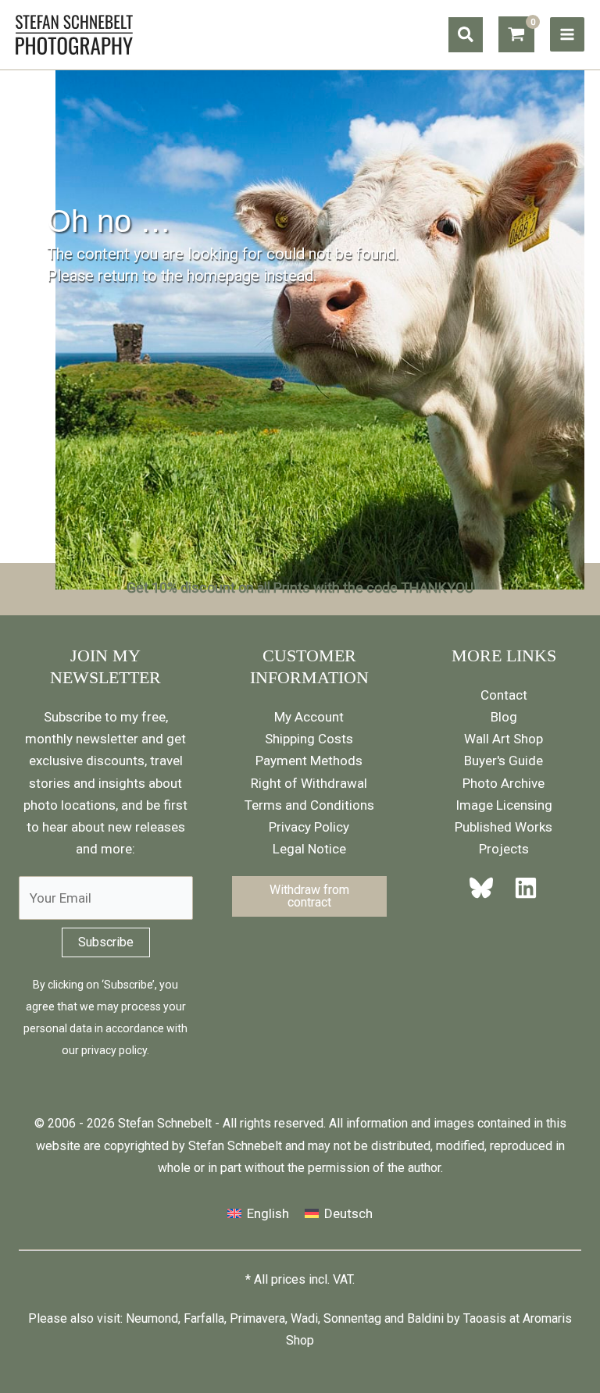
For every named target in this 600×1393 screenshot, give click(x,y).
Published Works (503, 827)
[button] (465, 34)
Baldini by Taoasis (456, 1318)
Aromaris (547, 1318)
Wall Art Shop (503, 738)
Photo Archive (503, 783)
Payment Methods (308, 760)
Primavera (257, 1318)
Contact (503, 695)
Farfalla (204, 1318)
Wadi (304, 1318)
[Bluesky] (486, 888)
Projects (504, 849)
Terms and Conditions (309, 805)
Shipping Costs (309, 738)
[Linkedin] (521, 888)
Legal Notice (309, 849)
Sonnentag (352, 1318)
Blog (504, 717)
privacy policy (114, 1050)
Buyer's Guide (503, 760)
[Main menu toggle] (567, 34)
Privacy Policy (309, 827)
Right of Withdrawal (309, 783)
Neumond (152, 1318)
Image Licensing (503, 805)
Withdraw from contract (309, 896)
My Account (309, 717)
